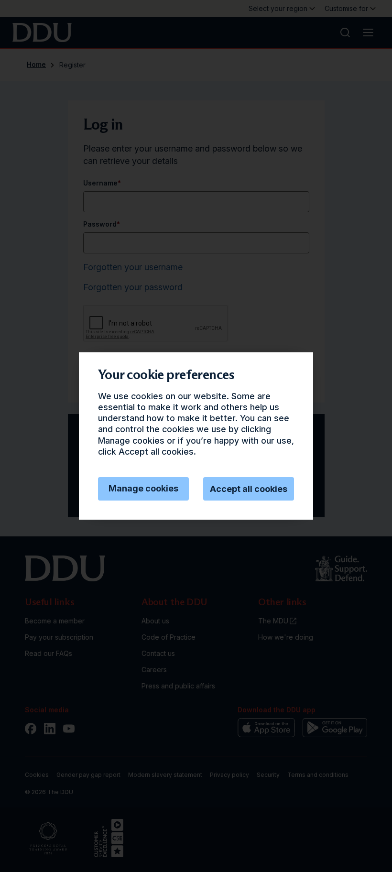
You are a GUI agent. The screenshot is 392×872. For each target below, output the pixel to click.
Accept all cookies (248, 489)
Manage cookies (143, 488)
